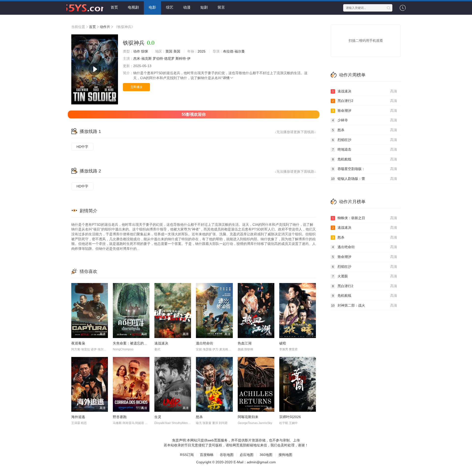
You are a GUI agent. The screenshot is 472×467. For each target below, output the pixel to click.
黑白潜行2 (364, 101)
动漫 (187, 7)
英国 (168, 51)
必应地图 (246, 455)
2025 (202, 51)
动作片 (105, 27)
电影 (152, 7)
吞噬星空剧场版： (364, 169)
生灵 (157, 417)
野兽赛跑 (120, 417)
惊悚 (144, 51)
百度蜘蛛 (207, 455)
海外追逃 (78, 417)
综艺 (169, 7)
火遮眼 (364, 276)
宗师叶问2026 (290, 417)
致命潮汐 (364, 111)
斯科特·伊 (183, 58)
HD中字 (82, 147)
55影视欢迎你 (194, 114)
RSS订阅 (187, 455)
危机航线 (364, 159)
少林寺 (364, 120)
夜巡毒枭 (78, 343)
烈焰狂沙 (364, 140)
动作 (136, 51)
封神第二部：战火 (364, 305)
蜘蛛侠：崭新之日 (364, 218)
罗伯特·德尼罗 (164, 58)
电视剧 (133, 7)
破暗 (282, 343)
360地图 (266, 455)
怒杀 (199, 417)
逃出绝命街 (204, 343)
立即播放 (136, 87)
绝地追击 (364, 149)
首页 (114, 7)
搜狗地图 (285, 455)
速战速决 (161, 343)
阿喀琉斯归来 (248, 417)
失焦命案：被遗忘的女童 (132, 343)
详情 (226, 78)
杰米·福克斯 (142, 58)
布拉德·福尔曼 (234, 51)
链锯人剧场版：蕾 (364, 179)
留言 (221, 7)
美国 (176, 51)
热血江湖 (244, 343)
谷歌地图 (227, 455)
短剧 (204, 7)
